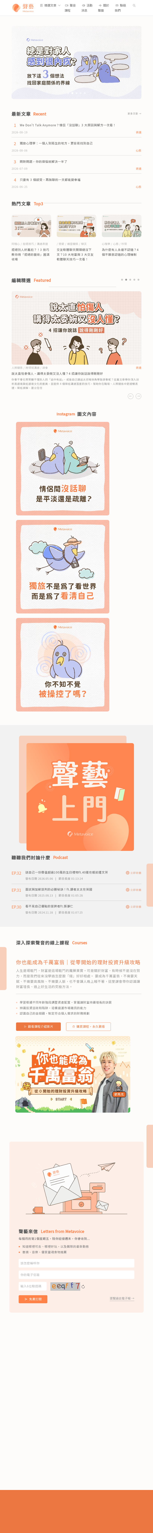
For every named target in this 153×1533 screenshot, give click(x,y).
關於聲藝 (103, 8)
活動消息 (87, 8)
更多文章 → (134, 113)
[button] (50, 5)
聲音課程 (70, 8)
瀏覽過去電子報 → (122, 1298)
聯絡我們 (120, 8)
